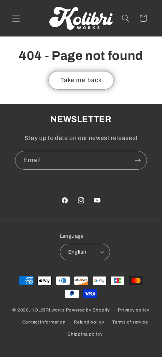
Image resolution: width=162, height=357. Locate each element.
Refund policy (89, 322)
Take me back (81, 80)
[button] (15, 18)
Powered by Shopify (88, 310)
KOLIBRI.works (48, 310)
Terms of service (130, 322)
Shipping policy (84, 334)
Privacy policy (133, 310)
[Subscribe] (138, 160)
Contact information (44, 322)
